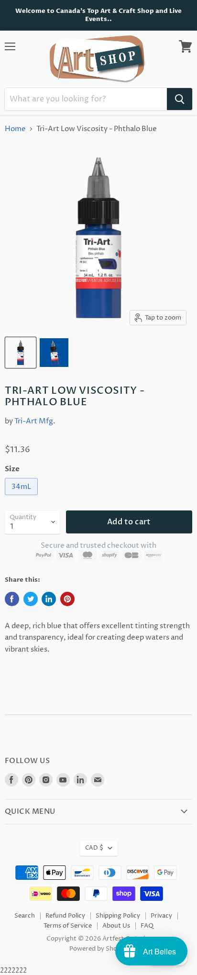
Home (15, 129)
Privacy (161, 915)
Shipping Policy (118, 915)
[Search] (179, 99)
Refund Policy (65, 915)
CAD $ (94, 848)
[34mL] (22, 498)
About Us (116, 925)
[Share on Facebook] (12, 599)
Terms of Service (68, 925)
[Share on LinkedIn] (49, 599)
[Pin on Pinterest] (67, 599)
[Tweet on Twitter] (30, 599)
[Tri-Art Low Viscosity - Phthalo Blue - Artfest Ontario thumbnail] (20, 352)
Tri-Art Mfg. (34, 421)
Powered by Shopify (98, 948)
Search (24, 915)
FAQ (147, 925)
